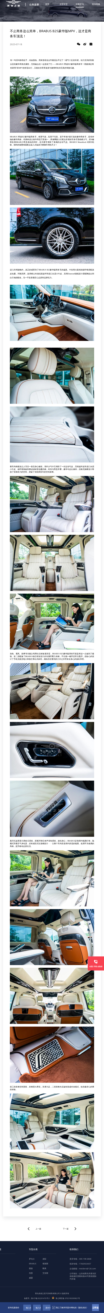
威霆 (31, 1277)
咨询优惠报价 (13, 1307)
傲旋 (31, 1268)
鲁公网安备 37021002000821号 (68, 1298)
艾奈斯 (45, 1273)
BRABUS (32, 1263)
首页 (47, 4)
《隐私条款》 (82, 1307)
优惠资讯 (80, 4)
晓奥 (44, 1268)
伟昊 (31, 1273)
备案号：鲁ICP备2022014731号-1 (37, 1298)
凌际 (44, 1259)
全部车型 (63, 4)
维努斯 (45, 1263)
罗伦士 (32, 1259)
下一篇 (66, 1228)
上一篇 (38, 1228)
